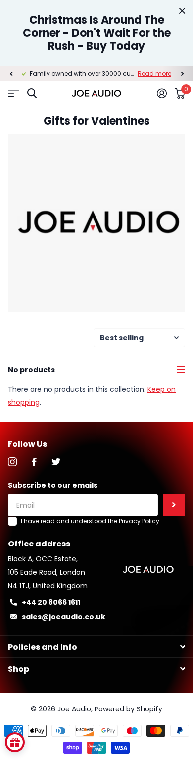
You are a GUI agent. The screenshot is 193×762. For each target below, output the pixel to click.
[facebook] (34, 462)
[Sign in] (162, 93)
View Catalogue (13, 93)
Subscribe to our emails (52, 485)
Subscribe (174, 505)
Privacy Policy (139, 521)
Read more (154, 73)
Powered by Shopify (128, 709)
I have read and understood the (90, 521)
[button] (11, 73)
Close (182, 11)
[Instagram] (12, 461)
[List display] (181, 369)
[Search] (32, 93)
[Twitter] (55, 461)
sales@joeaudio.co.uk (63, 617)
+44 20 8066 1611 (51, 602)
